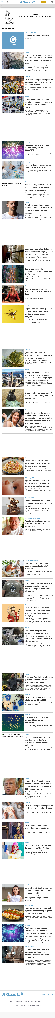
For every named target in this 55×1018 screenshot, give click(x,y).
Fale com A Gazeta (37, 1001)
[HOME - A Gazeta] (27, 2)
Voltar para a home (36, 18)
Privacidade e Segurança (46, 994)
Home (2, 5)
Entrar (48, 2)
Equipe (27, 1001)
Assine (43, 2)
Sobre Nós (19, 1001)
